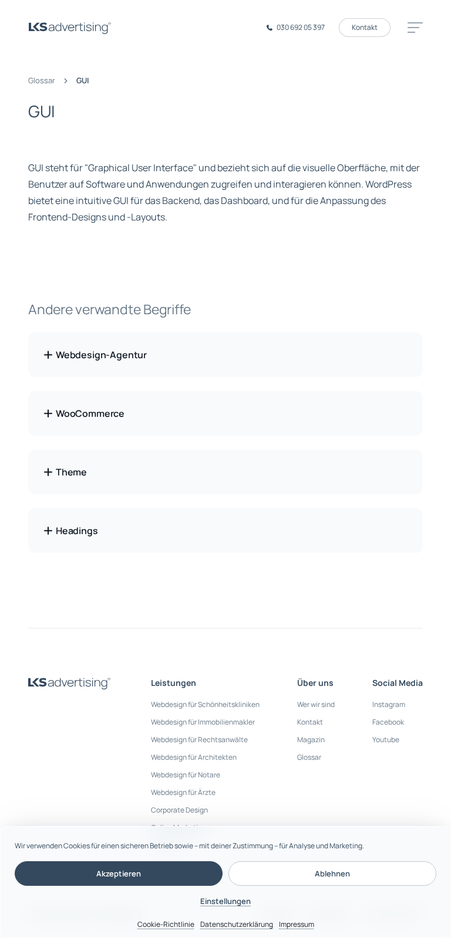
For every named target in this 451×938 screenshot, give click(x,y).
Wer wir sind (316, 704)
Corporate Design (179, 810)
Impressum (296, 924)
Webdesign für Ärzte (183, 792)
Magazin (311, 740)
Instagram (388, 704)
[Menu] (413, 27)
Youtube (385, 740)
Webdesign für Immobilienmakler (203, 722)
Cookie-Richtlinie (165, 924)
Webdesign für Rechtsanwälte (199, 740)
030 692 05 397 (301, 27)
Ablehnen (332, 873)
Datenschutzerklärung (236, 924)
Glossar (41, 80)
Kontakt (365, 27)
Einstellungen (225, 901)
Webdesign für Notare (185, 775)
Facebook (388, 722)
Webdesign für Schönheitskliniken (205, 704)
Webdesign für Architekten (194, 757)
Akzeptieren (118, 873)
